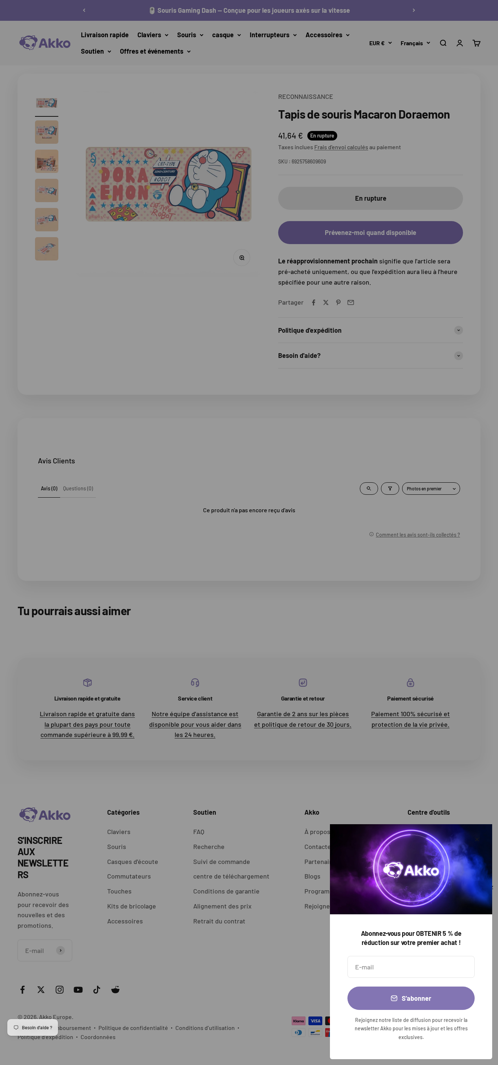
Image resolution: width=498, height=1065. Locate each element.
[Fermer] (477, 839)
